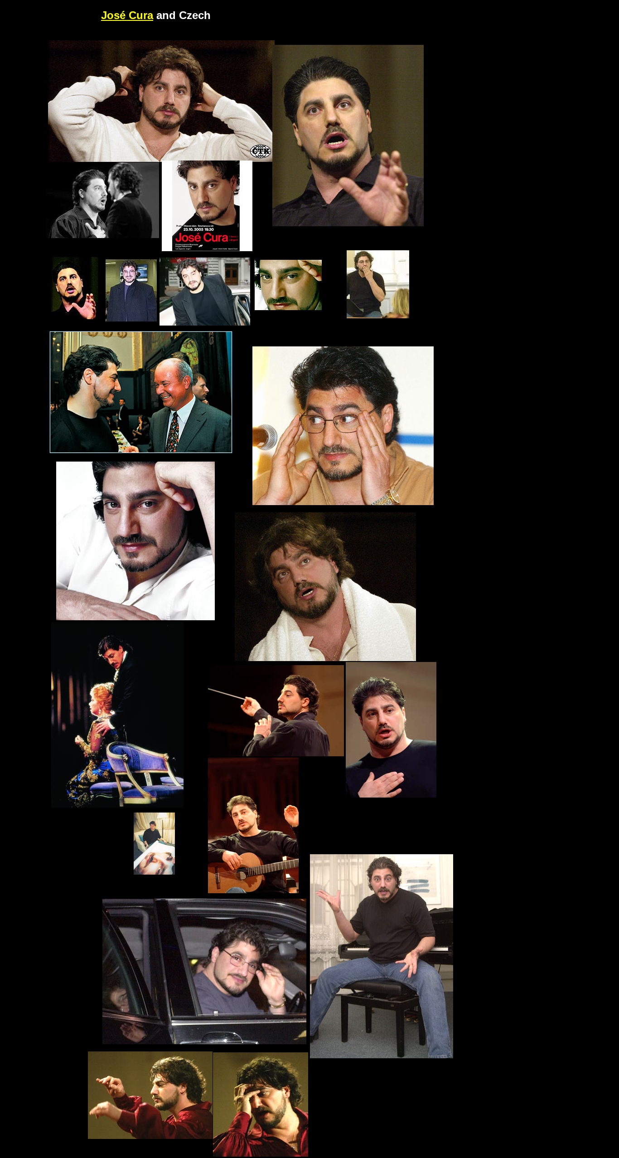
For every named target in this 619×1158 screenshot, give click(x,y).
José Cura (127, 15)
